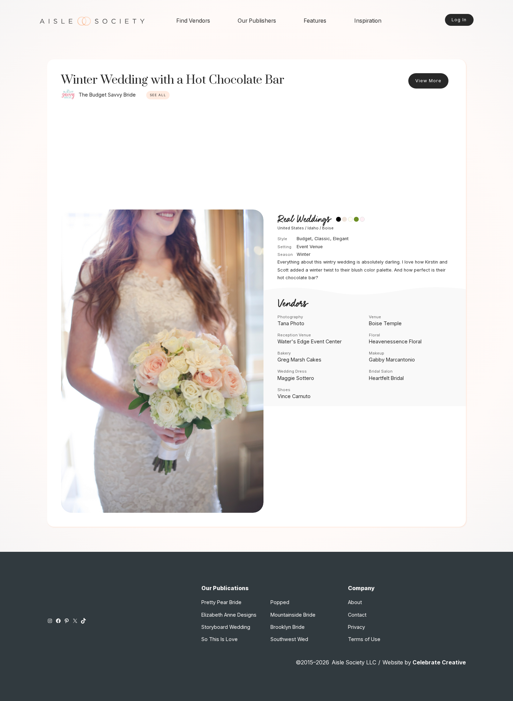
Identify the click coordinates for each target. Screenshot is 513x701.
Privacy (356, 627)
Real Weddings (303, 219)
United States (290, 228)
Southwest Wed (289, 639)
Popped (279, 602)
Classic (322, 238)
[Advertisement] (256, 157)
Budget (304, 238)
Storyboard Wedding (225, 627)
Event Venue (310, 246)
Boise (328, 228)
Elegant (341, 238)
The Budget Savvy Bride (107, 95)
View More (428, 80)
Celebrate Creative (439, 662)
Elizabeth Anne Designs (228, 615)
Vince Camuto (294, 396)
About (355, 602)
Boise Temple (385, 323)
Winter (304, 254)
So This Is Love (219, 639)
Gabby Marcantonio (392, 360)
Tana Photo (290, 323)
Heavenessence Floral (395, 341)
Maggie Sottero (295, 378)
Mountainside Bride (292, 615)
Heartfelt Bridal (386, 378)
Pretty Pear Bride (221, 602)
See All (158, 95)
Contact (357, 615)
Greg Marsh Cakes (299, 360)
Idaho (313, 228)
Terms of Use (364, 639)
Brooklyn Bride (287, 627)
